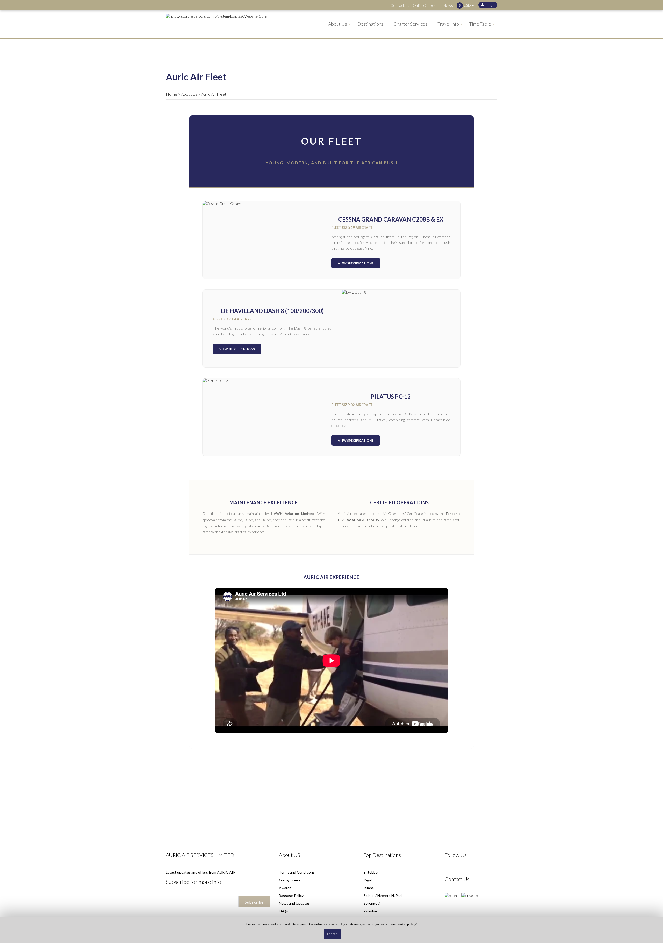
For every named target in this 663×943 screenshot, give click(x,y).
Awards (285, 887)
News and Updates (294, 903)
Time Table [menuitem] (480, 23)
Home (171, 93)
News (448, 5)
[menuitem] (487, 5)
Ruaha (369, 887)
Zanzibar (370, 911)
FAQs (283, 911)
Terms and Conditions (297, 872)
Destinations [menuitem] (370, 23)
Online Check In (426, 5)
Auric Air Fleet (213, 93)
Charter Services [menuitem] (410, 23)
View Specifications (355, 263)
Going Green (289, 880)
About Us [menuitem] (337, 23)
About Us (189, 93)
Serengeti (372, 903)
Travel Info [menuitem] (448, 23)
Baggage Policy (291, 895)
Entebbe (371, 872)
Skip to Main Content (333, 2)
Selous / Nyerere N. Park (383, 895)
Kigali (368, 880)
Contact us (399, 5)
